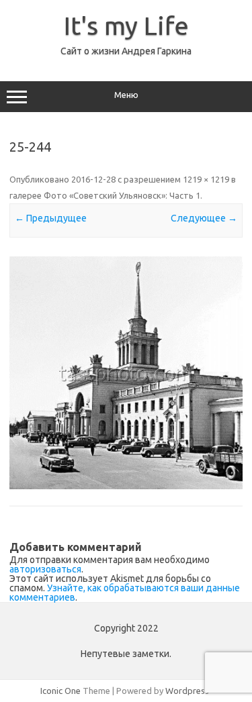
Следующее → (204, 218)
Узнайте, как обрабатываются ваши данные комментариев (124, 593)
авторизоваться (45, 569)
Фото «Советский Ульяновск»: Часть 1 (122, 195)
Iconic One (60, 690)
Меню (126, 95)
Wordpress (187, 690)
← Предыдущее (51, 218)
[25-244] (126, 372)
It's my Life (126, 25)
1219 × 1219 (206, 179)
